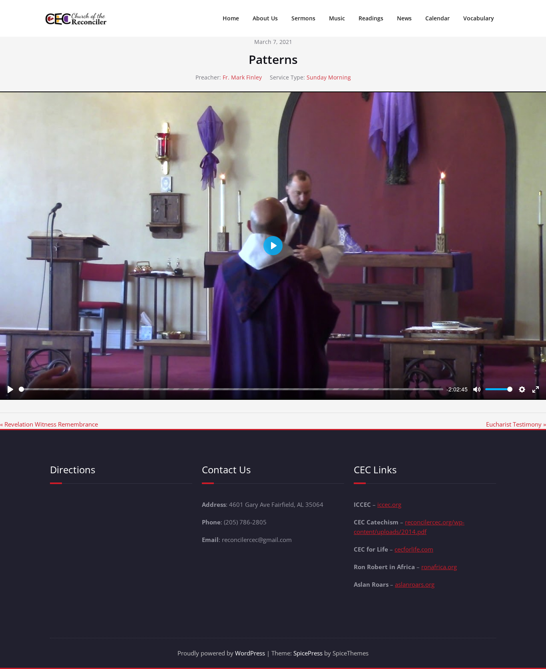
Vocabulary (478, 18)
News (404, 18)
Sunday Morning (329, 77)
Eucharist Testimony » (516, 424)
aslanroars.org (414, 584)
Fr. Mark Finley (242, 77)
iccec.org (389, 504)
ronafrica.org (439, 567)
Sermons (303, 18)
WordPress (250, 653)
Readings (371, 18)
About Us (265, 18)
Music (337, 18)
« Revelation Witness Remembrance (49, 424)
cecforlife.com (414, 549)
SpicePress (308, 653)
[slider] (231, 389)
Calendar (437, 18)
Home (231, 18)
